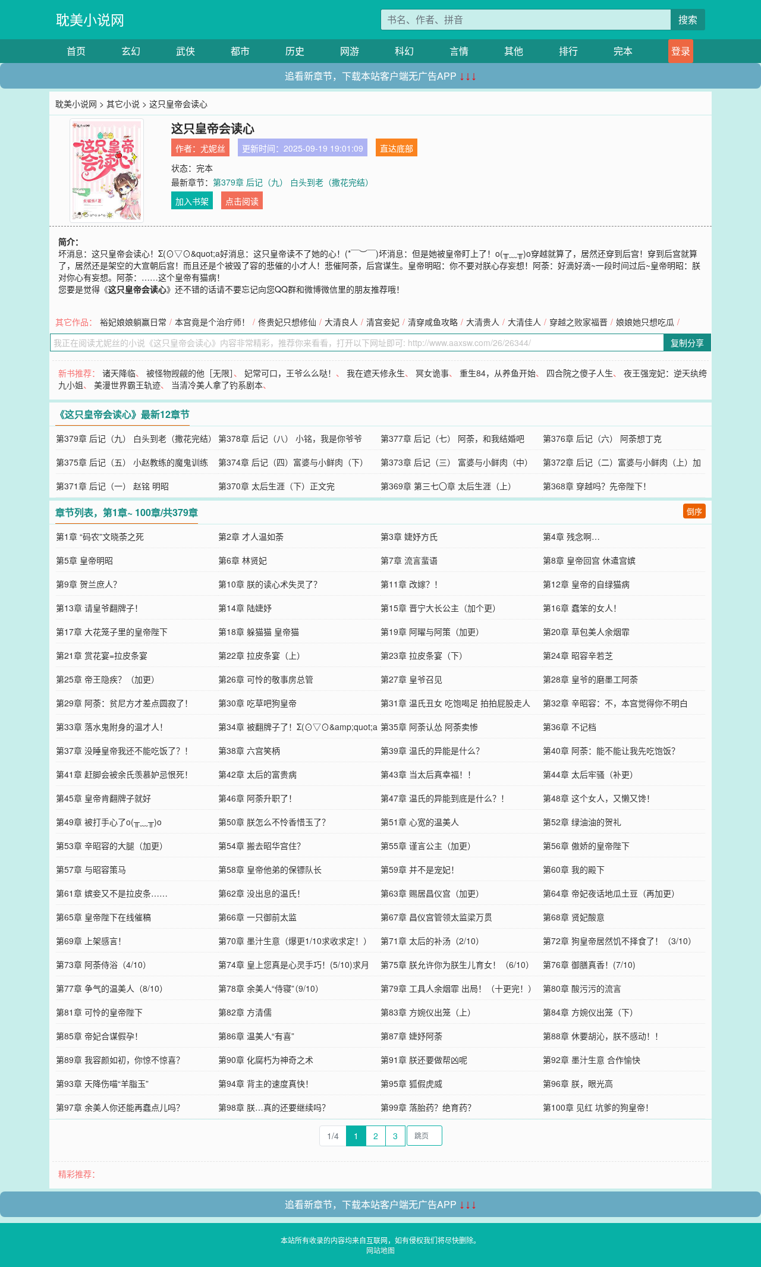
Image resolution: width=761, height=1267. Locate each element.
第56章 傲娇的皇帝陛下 (586, 845)
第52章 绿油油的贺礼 (582, 822)
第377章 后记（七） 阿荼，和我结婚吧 (452, 438)
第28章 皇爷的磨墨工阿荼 (590, 679)
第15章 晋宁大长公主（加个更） (440, 608)
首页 (76, 51)
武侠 (185, 51)
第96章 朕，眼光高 (578, 1083)
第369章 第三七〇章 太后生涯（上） (448, 486)
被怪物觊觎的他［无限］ (190, 373)
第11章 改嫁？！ (411, 584)
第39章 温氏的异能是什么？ (432, 750)
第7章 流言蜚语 (409, 560)
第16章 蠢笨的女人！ (582, 608)
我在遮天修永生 (376, 373)
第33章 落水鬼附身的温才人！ (112, 726)
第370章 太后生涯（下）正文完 (276, 486)
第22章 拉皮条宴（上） (261, 655)
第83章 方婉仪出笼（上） (428, 1012)
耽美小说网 (90, 19)
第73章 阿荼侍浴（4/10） (103, 964)
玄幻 (130, 51)
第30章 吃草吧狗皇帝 (257, 703)
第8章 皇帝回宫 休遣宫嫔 (589, 560)
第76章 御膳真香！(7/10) (589, 964)
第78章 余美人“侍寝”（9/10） (270, 988)
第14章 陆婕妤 (245, 608)
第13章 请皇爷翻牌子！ (99, 608)
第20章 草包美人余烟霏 (586, 631)
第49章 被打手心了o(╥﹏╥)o (109, 822)
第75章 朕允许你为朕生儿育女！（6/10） (457, 964)
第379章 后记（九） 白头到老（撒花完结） (293, 182)
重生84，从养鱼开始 (498, 373)
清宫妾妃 (383, 322)
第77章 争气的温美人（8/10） (112, 988)
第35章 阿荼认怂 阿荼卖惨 (429, 726)
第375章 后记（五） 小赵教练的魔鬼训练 (132, 462)
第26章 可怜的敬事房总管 (265, 679)
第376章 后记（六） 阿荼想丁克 (602, 438)
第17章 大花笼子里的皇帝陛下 (112, 631)
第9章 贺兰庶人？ (88, 584)
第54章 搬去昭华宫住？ (261, 845)
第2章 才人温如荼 (251, 536)
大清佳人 (524, 322)
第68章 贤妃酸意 (574, 917)
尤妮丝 (212, 148)
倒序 (694, 511)
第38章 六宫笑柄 (249, 750)
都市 (240, 51)
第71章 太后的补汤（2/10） (432, 941)
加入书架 (192, 201)
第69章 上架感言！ (91, 941)
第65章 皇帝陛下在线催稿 (103, 917)
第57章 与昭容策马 (91, 869)
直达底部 (396, 148)
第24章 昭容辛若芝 (578, 655)
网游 (349, 51)
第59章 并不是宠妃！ (419, 869)
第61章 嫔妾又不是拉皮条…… (112, 893)
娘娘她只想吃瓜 (645, 322)
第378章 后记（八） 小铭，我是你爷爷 (290, 438)
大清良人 (341, 322)
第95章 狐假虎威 (411, 1083)
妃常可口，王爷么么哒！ (290, 373)
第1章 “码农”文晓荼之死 (100, 536)
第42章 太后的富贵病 (257, 774)
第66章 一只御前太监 (257, 917)
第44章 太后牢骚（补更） (590, 774)
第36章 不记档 (569, 726)
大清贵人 (482, 322)
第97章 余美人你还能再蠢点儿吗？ (120, 1107)
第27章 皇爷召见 (411, 679)
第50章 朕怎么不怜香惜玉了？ (274, 822)
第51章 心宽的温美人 (419, 822)
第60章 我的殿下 (574, 869)
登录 (680, 51)
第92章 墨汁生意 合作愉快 (591, 1059)
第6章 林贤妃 (242, 560)
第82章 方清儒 (245, 1012)
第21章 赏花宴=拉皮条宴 (101, 655)
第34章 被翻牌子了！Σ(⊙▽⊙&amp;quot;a (298, 726)
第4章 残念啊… (571, 536)
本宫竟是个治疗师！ (212, 322)
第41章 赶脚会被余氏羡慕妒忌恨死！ (124, 774)
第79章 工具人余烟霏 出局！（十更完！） (458, 988)
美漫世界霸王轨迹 (127, 385)
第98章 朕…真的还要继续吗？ (274, 1107)
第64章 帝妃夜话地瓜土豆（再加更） (611, 893)
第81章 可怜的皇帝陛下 (99, 1012)
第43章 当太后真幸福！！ (428, 774)
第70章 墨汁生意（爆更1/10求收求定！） (295, 941)
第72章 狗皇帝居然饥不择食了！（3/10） (619, 941)
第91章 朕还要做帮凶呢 (423, 1059)
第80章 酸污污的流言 (582, 988)
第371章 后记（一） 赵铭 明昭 (112, 486)
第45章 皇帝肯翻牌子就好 (103, 798)
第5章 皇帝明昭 (84, 560)
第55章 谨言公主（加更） (428, 845)
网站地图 (380, 1250)
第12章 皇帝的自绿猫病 (586, 584)
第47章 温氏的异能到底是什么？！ (444, 798)
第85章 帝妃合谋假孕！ (99, 1036)
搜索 (687, 19)
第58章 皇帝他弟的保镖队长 (270, 869)
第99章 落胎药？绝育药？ (428, 1107)
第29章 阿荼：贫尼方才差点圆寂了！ (124, 703)
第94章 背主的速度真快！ (265, 1083)
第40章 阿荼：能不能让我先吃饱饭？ (611, 750)
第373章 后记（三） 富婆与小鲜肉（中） (456, 462)
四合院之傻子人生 (579, 373)
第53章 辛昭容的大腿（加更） (112, 845)
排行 (568, 51)
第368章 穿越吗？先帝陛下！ (597, 486)
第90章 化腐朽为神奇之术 (265, 1059)
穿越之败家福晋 (578, 322)
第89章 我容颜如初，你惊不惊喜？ (120, 1059)
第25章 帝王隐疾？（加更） (107, 679)
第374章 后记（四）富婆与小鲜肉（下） (293, 462)
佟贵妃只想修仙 (287, 322)
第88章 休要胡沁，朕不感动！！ (603, 1036)
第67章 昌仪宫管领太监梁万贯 (436, 917)
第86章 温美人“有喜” (256, 1036)
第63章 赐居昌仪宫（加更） (432, 893)
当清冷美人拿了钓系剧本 (217, 385)
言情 (458, 51)
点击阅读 (242, 201)
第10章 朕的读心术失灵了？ (270, 584)
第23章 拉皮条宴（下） (423, 655)
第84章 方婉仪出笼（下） (590, 1012)
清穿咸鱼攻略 (433, 322)
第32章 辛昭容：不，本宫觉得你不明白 (615, 703)
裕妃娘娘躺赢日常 (133, 322)
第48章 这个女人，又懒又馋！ (599, 798)
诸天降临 (119, 373)
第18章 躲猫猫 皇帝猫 (258, 631)
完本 (623, 51)
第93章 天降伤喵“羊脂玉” (102, 1083)
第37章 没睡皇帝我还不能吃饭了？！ (124, 750)
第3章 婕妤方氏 (409, 536)
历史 (294, 51)
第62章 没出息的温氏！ (261, 893)
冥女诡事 (432, 373)
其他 (513, 51)
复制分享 (687, 342)
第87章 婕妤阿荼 (411, 1036)
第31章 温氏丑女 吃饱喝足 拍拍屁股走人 (455, 703)
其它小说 (123, 103)
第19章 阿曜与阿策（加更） (432, 631)
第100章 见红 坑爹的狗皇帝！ (598, 1107)
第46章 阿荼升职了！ (257, 798)
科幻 (404, 51)
